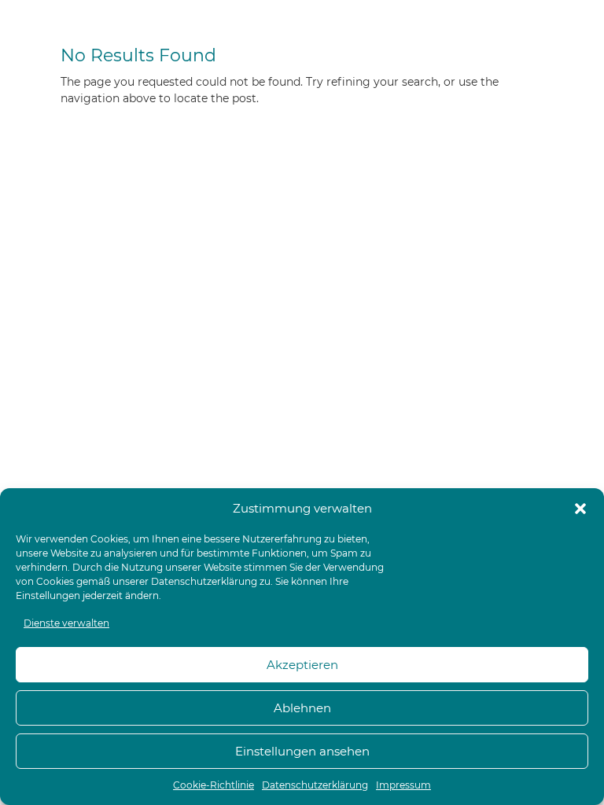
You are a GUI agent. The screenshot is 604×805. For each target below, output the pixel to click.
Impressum (403, 785)
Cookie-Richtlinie (213, 785)
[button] (580, 508)
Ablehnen (302, 707)
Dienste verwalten (66, 623)
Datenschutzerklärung (204, 581)
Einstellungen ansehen (302, 751)
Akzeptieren (302, 664)
